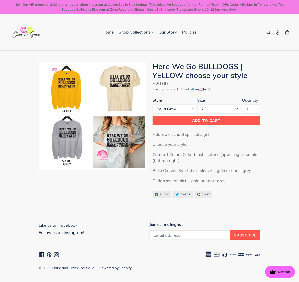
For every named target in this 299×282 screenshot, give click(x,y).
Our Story (168, 32)
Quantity (250, 100)
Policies (189, 32)
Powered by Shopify (115, 268)
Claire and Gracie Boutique (73, 268)
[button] (206, 89)
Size (201, 100)
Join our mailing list (166, 224)
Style (157, 100)
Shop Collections (137, 32)
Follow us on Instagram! (61, 232)
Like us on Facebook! (58, 225)
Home (108, 32)
